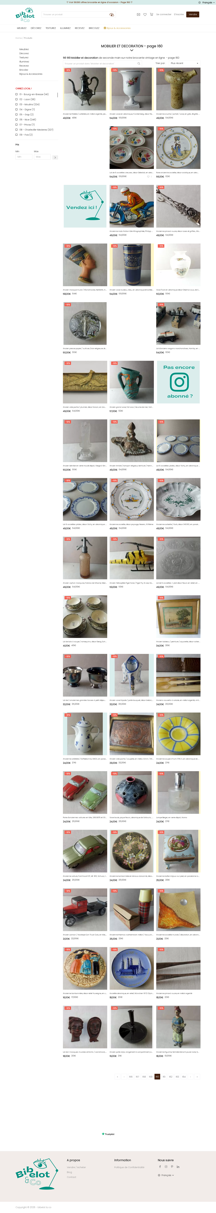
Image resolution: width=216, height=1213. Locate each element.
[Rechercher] (111, 14)
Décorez (24, 53)
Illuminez (24, 61)
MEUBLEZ (21, 28)
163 (177, 1076)
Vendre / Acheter (76, 1167)
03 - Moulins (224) (29, 104)
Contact (71, 1177)
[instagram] (166, 1166)
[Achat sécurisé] (152, 14)
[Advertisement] (36, 210)
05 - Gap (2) (26, 114)
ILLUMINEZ (65, 28)
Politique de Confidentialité (129, 1167)
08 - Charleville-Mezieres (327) (36, 129)
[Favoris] (145, 14)
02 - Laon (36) (27, 99)
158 (144, 1076)
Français (207, 2)
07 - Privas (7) (27, 124)
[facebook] (160, 1166)
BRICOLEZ (94, 28)
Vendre (193, 14)
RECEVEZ (79, 28)
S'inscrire (179, 14)
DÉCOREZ (36, 28)
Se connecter (163, 14)
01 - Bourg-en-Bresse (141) (34, 94)
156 (131, 1076)
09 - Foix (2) (26, 134)
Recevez (24, 65)
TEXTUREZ (51, 28)
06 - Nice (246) (27, 119)
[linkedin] (178, 1166)
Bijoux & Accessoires (30, 74)
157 (137, 1076)
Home (18, 38)
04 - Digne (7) (27, 109)
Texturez (23, 57)
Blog (69, 1172)
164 (184, 1076)
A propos (73, 1160)
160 (157, 1076)
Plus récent (177, 63)
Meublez (24, 49)
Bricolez (23, 69)
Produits (28, 38)
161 (164, 1076)
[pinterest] (172, 1166)
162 (170, 1076)
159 (150, 1076)
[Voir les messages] (139, 14)
